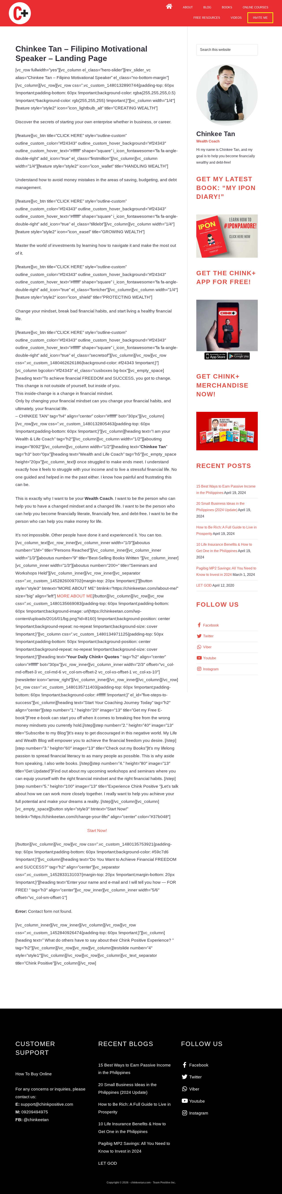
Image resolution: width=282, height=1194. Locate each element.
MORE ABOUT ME (74, 596)
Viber (207, 647)
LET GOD (204, 585)
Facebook (210, 625)
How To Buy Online (33, 1074)
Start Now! (97, 830)
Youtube (209, 658)
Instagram (210, 669)
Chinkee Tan (20, 13)
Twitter (207, 636)
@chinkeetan (36, 1119)
